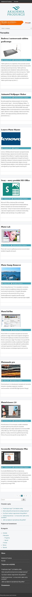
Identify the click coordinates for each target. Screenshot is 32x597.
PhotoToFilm (7, 311)
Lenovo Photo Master (10, 130)
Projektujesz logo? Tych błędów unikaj (13, 508)
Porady (5, 542)
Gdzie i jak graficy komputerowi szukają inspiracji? (16, 511)
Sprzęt (25, 60)
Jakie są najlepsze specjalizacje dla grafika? (14, 520)
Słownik (5, 547)
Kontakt (16, 1)
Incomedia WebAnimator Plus (14, 449)
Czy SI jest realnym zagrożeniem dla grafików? (15, 513)
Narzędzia (20, 60)
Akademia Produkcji (6, 1)
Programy (26, 97)
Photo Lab (5, 227)
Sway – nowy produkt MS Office (15, 180)
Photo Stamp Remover (11, 265)
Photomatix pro (8, 362)
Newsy (4, 545)
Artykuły (16, 60)
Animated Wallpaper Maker (13, 94)
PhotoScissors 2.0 (8, 402)
